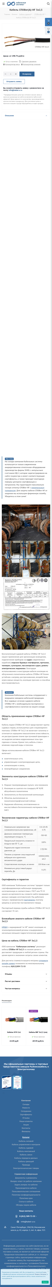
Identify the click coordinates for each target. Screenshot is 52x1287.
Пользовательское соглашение (26, 1191)
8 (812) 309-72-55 (27, 1216)
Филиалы (26, 1131)
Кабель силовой (26, 1141)
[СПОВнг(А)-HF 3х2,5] (26, 41)
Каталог (26, 1137)
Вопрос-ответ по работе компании (26, 1181)
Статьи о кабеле (26, 1201)
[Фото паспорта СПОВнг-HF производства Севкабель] (26, 595)
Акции (26, 1125)
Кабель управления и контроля (26, 1144)
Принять (45, 1282)
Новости (26, 1108)
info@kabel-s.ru (15, 90)
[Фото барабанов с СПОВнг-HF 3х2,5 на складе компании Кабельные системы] (26, 522)
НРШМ (4, 927)
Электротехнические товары (26, 1168)
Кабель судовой (26, 1148)
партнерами (29, 900)
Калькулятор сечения (31, 64)
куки (44, 1272)
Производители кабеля (26, 1188)
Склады (26, 1104)
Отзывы (26, 1118)
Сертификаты (26, 1114)
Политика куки (26, 1198)
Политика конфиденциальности (26, 1195)
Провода (26, 1165)
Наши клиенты (26, 1121)
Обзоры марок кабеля (26, 1205)
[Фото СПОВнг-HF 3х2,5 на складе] (26, 559)
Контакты (26, 1128)
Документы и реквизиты (26, 1178)
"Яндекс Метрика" (40, 1274)
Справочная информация (26, 1174)
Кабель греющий (26, 1161)
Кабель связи (26, 1154)
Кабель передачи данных (26, 1158)
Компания (26, 1100)
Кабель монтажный (26, 1151)
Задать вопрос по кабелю (26, 1184)
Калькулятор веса (12, 64)
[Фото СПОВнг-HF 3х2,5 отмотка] (26, 631)
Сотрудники (26, 1111)
